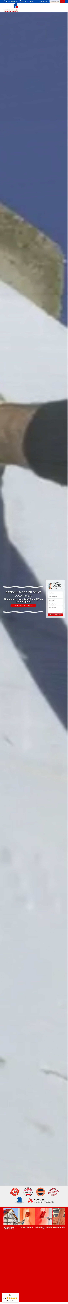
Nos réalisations (23, 606)
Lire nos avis (10, 1300)
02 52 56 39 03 (12, 1)
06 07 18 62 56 (27, 1)
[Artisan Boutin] (11, 7)
